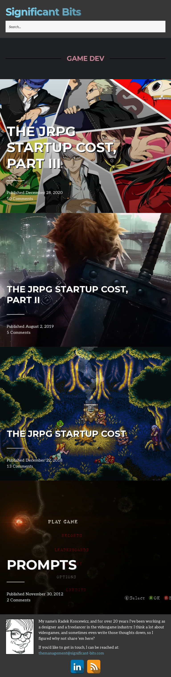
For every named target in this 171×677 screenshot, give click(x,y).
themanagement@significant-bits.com (71, 653)
